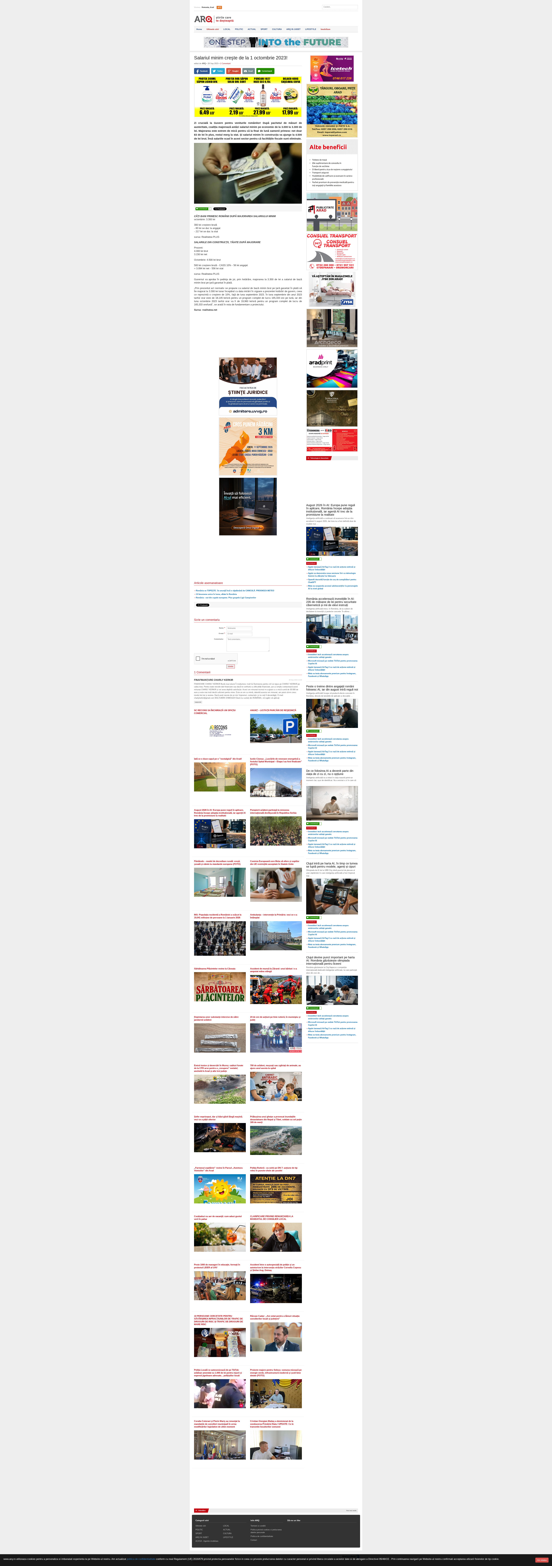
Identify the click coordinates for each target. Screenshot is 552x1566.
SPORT (264, 29)
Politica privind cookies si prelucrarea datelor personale (266, 1531)
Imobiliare (325, 29)
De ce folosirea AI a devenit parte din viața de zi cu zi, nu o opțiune (329, 772)
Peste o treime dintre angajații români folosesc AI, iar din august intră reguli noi (332, 688)
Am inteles (542, 1560)
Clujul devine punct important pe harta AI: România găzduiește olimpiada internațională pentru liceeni (330, 960)
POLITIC (239, 29)
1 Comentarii (225, 63)
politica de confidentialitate (141, 1559)
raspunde (198, 702)
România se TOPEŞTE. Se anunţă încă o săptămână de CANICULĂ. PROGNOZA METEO (235, 591)
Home (199, 29)
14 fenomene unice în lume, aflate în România (216, 594)
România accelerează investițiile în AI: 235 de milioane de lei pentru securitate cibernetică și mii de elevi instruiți (331, 602)
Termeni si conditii (258, 1526)
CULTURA (277, 29)
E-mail (221, 633)
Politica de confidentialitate (262, 1536)
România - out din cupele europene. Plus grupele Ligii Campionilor (226, 598)
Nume (221, 628)
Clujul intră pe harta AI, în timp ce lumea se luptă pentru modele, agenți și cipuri (332, 865)
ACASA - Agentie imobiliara (206, 1541)
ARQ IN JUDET (293, 29)
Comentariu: (219, 639)
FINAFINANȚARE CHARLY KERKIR (213, 680)
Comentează (203, 209)
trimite (230, 666)
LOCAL (226, 29)
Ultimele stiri (213, 29)
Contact (254, 1540)
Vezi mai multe (351, 1510)
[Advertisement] (248, 334)
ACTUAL (252, 29)
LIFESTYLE (310, 29)
